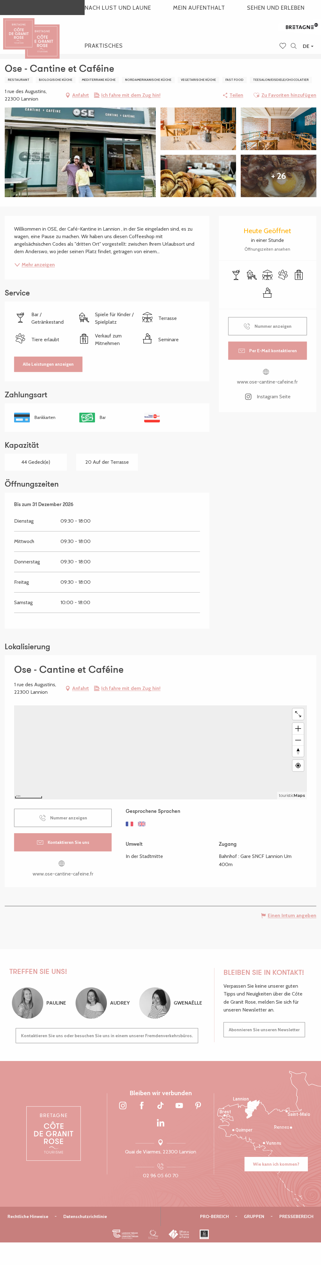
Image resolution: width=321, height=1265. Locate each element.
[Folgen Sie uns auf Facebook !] (141, 1106)
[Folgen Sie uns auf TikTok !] (160, 1106)
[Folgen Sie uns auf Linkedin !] (160, 1123)
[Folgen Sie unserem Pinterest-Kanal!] (198, 1106)
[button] (293, 46)
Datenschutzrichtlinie (85, 1216)
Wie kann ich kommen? (276, 1164)
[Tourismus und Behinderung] (204, 1234)
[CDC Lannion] (125, 1234)
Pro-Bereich (214, 1216)
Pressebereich (296, 1216)
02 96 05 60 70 (160, 1176)
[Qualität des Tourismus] (153, 1234)
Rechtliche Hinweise (28, 1216)
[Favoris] (283, 46)
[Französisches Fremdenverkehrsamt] (179, 1234)
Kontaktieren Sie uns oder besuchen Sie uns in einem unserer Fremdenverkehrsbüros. (107, 1035)
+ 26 (278, 175)
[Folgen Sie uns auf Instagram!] (122, 1106)
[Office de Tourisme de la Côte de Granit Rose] (42, 36)
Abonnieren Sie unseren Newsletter (264, 1029)
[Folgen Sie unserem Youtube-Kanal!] (179, 1106)
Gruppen (254, 1216)
